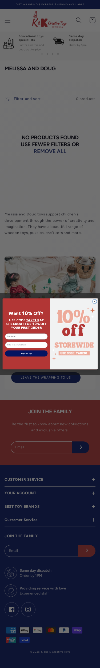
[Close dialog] (94, 302)
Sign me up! (26, 354)
